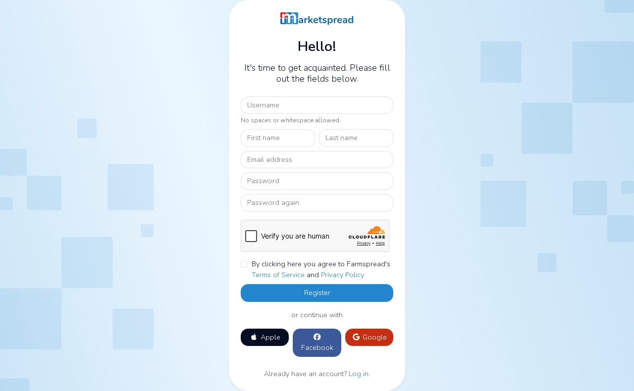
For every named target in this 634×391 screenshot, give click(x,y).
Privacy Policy (342, 275)
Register (317, 292)
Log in (359, 374)
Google (374, 337)
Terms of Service (278, 275)
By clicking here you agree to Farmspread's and (321, 269)
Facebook (317, 347)
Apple (269, 337)
